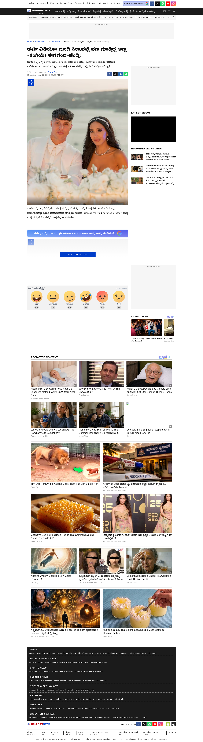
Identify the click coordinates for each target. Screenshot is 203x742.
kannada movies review (61, 662)
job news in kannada (38, 717)
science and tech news (83, 690)
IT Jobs (143, 717)
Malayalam (33, 3)
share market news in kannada (67, 681)
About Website (31, 733)
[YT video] (168, 3)
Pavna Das (53, 72)
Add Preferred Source (134, 4)
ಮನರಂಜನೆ (85, 11)
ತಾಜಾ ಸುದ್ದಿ (60, 11)
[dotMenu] (158, 11)
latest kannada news (52, 653)
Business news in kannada (40, 681)
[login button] (165, 11)
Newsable (44, 3)
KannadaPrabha (66, 3)
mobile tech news (64, 690)
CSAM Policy (80, 733)
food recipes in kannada (64, 708)
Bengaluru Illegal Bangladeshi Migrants (81, 17)
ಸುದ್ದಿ (69, 11)
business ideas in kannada (95, 681)
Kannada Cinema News (39, 662)
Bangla (92, 3)
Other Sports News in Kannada (89, 671)
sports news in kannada (39, 671)
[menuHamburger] (169, 11)
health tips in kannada (87, 708)
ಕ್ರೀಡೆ (132, 11)
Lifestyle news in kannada (40, 708)
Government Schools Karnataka (137, 17)
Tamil (85, 3)
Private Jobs (54, 717)
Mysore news (101, 653)
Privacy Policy (67, 733)
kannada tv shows (99, 662)
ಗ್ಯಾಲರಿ (75, 11)
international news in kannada (143, 653)
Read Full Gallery (78, 255)
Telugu (78, 3)
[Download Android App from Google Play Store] (168, 724)
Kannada (54, 3)
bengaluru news (86, 653)
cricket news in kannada (62, 671)
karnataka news (70, 653)
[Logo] (39, 11)
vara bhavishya (75, 699)
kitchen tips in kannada (109, 708)
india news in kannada (118, 653)
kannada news (35, 653)
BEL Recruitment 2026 (111, 17)
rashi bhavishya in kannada (40, 699)
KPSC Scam (159, 17)
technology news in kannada (41, 690)
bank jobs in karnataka (71, 717)
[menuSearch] (174, 11)
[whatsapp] (162, 3)
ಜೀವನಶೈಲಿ (141, 11)
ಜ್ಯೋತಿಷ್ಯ (96, 11)
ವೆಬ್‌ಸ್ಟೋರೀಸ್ (110, 11)
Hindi (99, 3)
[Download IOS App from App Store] (173, 724)
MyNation (115, 3)
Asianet (38, 724)
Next (173, 17)
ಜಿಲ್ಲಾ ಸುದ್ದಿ (123, 11)
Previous (169, 17)
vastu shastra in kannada (94, 699)
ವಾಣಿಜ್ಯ (151, 11)
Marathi (106, 3)
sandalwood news (81, 662)
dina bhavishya (60, 699)
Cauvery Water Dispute (51, 17)
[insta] (173, 3)
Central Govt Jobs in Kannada (125, 717)
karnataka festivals (115, 699)
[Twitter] (157, 3)
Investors (171, 732)
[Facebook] (152, 3)
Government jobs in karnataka (96, 717)
